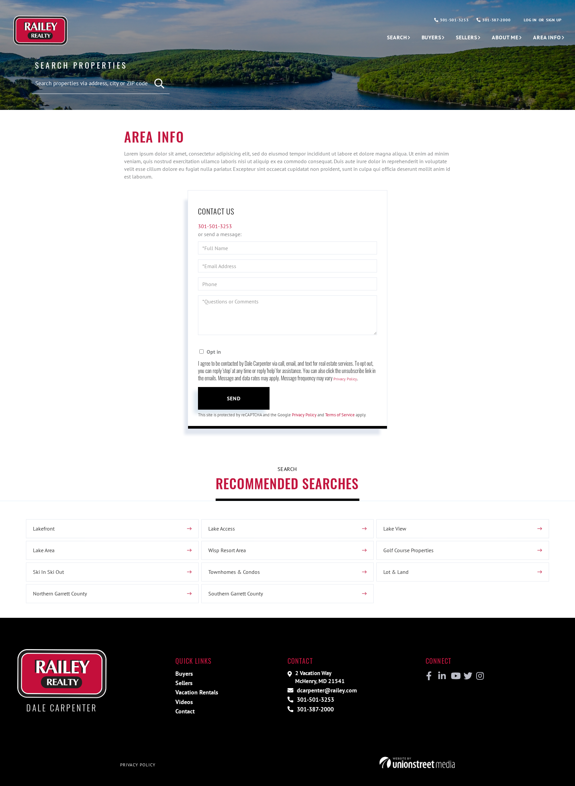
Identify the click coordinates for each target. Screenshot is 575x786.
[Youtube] (454, 676)
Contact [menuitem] (185, 711)
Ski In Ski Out (48, 572)
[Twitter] (467, 676)
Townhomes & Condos (234, 572)
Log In (530, 19)
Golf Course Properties (408, 550)
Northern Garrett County (60, 593)
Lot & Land (396, 572)
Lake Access (221, 528)
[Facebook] (429, 676)
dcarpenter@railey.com (326, 690)
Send (234, 398)
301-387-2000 (495, 19)
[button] (159, 83)
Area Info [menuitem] (547, 37)
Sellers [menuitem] (466, 37)
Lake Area (44, 550)
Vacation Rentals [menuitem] (196, 692)
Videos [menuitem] (184, 702)
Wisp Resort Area (227, 550)
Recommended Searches (287, 483)
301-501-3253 (454, 19)
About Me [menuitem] (505, 37)
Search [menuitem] (397, 37)
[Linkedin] (441, 676)
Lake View (394, 528)
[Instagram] (479, 676)
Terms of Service (340, 415)
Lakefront (44, 528)
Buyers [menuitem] (431, 37)
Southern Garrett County (235, 593)
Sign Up (554, 19)
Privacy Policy (345, 378)
